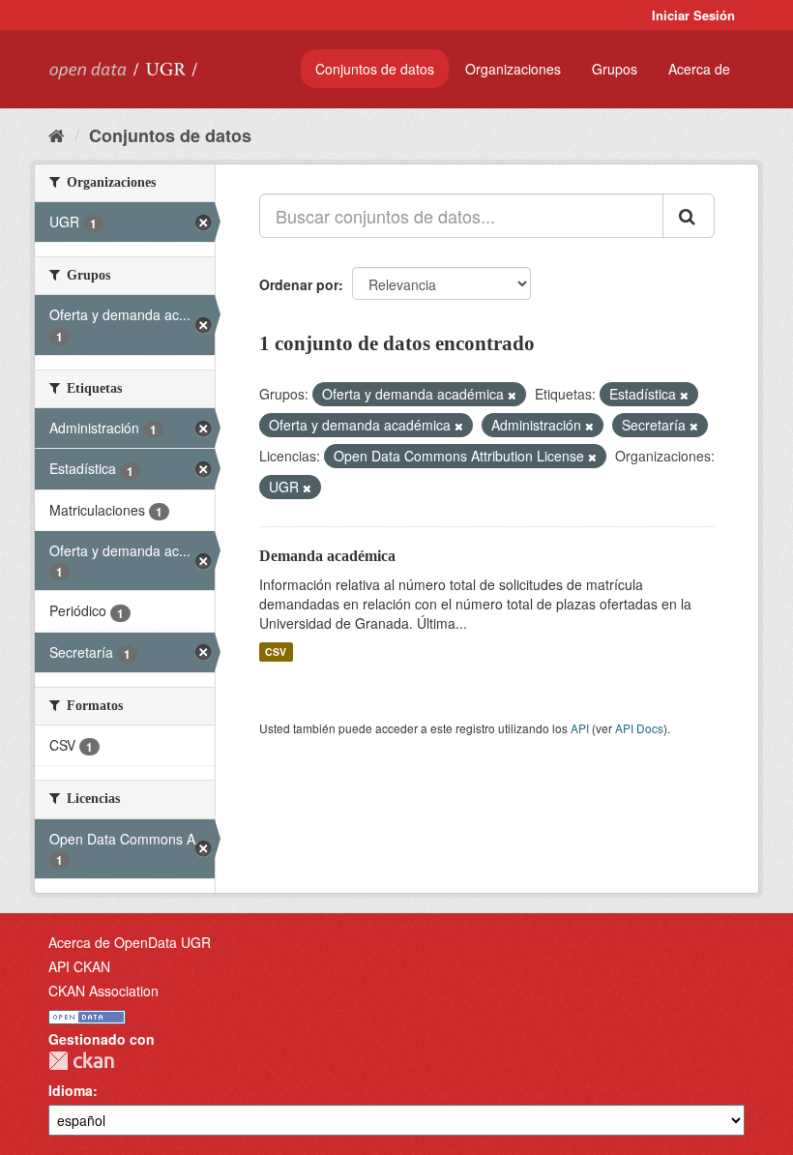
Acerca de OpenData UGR (129, 942)
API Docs (639, 728)
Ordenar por (298, 284)
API (580, 728)
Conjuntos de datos (374, 68)
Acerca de (699, 68)
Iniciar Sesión (693, 15)
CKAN (81, 1061)
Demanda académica (327, 556)
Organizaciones (513, 68)
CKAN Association (103, 990)
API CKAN (79, 966)
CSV (275, 651)
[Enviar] (688, 215)
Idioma (70, 1090)
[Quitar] (512, 394)
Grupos (614, 68)
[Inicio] (56, 134)
